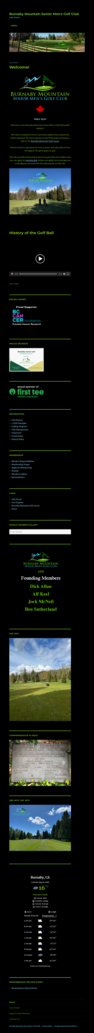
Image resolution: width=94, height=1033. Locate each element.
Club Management (20, 429)
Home (14, 509)
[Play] (12, 274)
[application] (40, 259)
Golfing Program (19, 426)
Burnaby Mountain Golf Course (45, 141)
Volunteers (17, 433)
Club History (17, 420)
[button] (40, 258)
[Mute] (64, 274)
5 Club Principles (19, 423)
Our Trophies (18, 502)
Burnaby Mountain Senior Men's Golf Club (44, 14)
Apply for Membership (22, 467)
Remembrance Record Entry (24, 988)
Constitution (17, 436)
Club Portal (17, 499)
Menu (14, 26)
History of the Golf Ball (31, 233)
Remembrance (18, 477)
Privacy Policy (18, 439)
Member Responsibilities (23, 461)
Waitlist (15, 471)
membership (31, 160)
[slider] (38, 273)
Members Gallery (19, 474)
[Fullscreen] (68, 274)
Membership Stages (21, 464)
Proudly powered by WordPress (65, 1026)
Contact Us (14, 1019)
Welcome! (19, 67)
